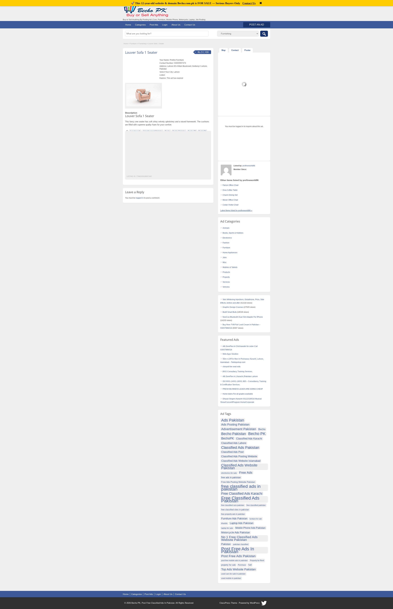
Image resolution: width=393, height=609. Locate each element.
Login (164, 24)
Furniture (133, 43)
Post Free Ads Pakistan (238, 556)
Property (226, 277)
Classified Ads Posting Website (239, 456)
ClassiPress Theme (228, 603)
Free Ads (245, 472)
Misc (224, 262)
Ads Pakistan (232, 420)
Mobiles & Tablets (230, 267)
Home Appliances (230, 252)
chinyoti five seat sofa (231, 366)
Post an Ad (256, 24)
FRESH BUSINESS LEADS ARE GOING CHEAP (243, 389)
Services (226, 282)
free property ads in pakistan (233, 514)
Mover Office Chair (230, 200)
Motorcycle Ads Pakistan (235, 532)
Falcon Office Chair (231, 185)
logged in (140, 198)
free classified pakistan (256, 505)
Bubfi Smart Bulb (230, 312)
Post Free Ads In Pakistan (237, 550)
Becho (261, 429)
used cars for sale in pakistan (233, 574)
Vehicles (226, 287)
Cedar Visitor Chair (231, 205)
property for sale (228, 565)
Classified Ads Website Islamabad (240, 460)
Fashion (226, 243)
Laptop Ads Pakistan (241, 523)
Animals (226, 228)
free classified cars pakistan (232, 505)
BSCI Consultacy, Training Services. (238, 371)
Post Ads (154, 24)
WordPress (255, 603)
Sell (250, 565)
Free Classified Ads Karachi (241, 493)
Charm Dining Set (230, 195)
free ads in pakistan (231, 477)
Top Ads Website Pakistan (238, 569)
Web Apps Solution (230, 354)
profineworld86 (249, 166)
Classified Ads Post (232, 451)
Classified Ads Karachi (249, 438)
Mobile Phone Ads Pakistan (250, 527)
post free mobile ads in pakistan (234, 560)
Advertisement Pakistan (238, 429)
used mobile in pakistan (231, 578)
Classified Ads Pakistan (240, 447)
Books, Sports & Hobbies (233, 233)
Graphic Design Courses (233, 307)
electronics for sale (229, 473)
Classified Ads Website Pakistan (239, 467)
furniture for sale (256, 519)
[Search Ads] (264, 34)
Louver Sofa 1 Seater (141, 52)
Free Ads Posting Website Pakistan (238, 482)
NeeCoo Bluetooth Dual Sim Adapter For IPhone (243, 317)
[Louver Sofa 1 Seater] (143, 95)
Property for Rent (257, 560)
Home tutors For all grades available (238, 394)
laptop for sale (227, 528)
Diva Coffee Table (230, 190)
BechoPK (227, 438)
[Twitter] (264, 604)
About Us (175, 24)
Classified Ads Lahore (233, 443)
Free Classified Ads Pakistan (240, 499)
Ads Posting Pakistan (235, 424)
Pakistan (226, 544)
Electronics (227, 238)
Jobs (225, 257)
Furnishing (142, 43)
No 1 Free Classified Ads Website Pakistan (239, 538)
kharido (224, 523)
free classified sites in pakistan (235, 509)
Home (128, 24)
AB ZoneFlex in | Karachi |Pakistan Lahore (240, 376)
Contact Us (189, 24)
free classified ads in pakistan (241, 488)
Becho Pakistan (233, 434)
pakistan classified (240, 544)
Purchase (242, 565)
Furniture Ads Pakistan (234, 518)
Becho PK (257, 434)
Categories (140, 24)
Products (226, 272)
